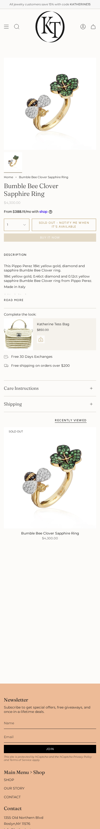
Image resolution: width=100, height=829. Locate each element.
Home (8, 177)
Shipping (13, 404)
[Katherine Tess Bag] (18, 334)
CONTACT (12, 797)
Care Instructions (21, 388)
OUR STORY (14, 788)
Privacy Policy (82, 756)
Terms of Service (21, 760)
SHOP (9, 780)
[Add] (41, 339)
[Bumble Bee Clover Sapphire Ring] (50, 477)
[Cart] (93, 26)
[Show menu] (6, 26)
